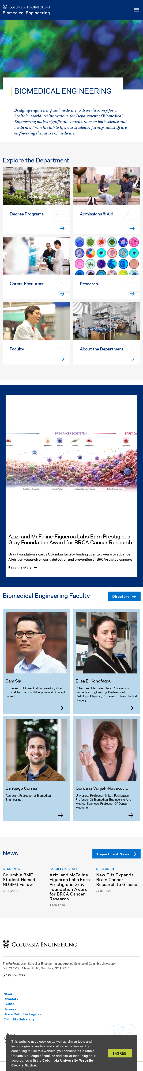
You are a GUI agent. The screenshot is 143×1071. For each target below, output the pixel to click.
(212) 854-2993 (15, 975)
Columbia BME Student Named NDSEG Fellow (19, 880)
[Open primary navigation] (136, 10)
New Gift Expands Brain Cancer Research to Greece (116, 880)
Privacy (9, 1034)
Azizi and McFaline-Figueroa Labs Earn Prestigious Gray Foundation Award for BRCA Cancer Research (70, 887)
